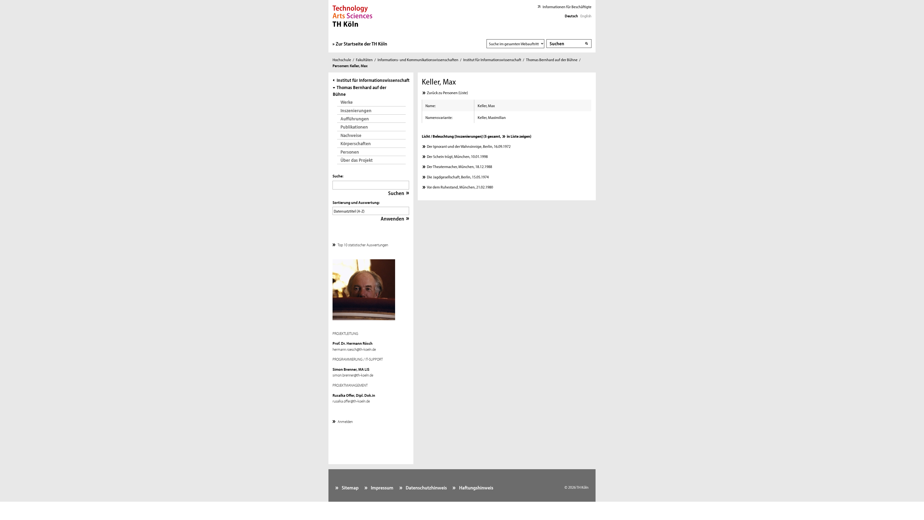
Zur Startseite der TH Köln (361, 43)
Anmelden (345, 421)
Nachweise (350, 135)
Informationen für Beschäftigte (567, 6)
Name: (430, 105)
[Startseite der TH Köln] (352, 15)
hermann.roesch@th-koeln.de (354, 349)
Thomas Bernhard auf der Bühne (552, 59)
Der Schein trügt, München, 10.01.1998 (457, 156)
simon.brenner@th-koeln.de (353, 374)
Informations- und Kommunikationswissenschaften (418, 59)
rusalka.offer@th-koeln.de (351, 400)
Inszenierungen (356, 110)
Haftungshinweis (475, 487)
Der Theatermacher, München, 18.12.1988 (459, 166)
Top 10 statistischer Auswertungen (363, 244)
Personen (349, 152)
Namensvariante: (438, 117)
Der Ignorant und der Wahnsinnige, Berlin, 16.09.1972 (468, 146)
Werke (346, 102)
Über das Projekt (356, 160)
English (585, 15)
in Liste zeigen (518, 136)
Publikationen (354, 127)
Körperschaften (355, 143)
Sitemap (350, 487)
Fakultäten (364, 59)
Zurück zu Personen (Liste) (447, 92)
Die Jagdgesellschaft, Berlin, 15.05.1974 (457, 176)
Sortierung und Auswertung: (356, 202)
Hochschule (342, 59)
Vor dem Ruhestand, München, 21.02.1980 (460, 186)
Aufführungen (354, 119)
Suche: (338, 175)
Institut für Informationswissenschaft (492, 59)
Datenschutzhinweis (426, 487)
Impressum (381, 487)
